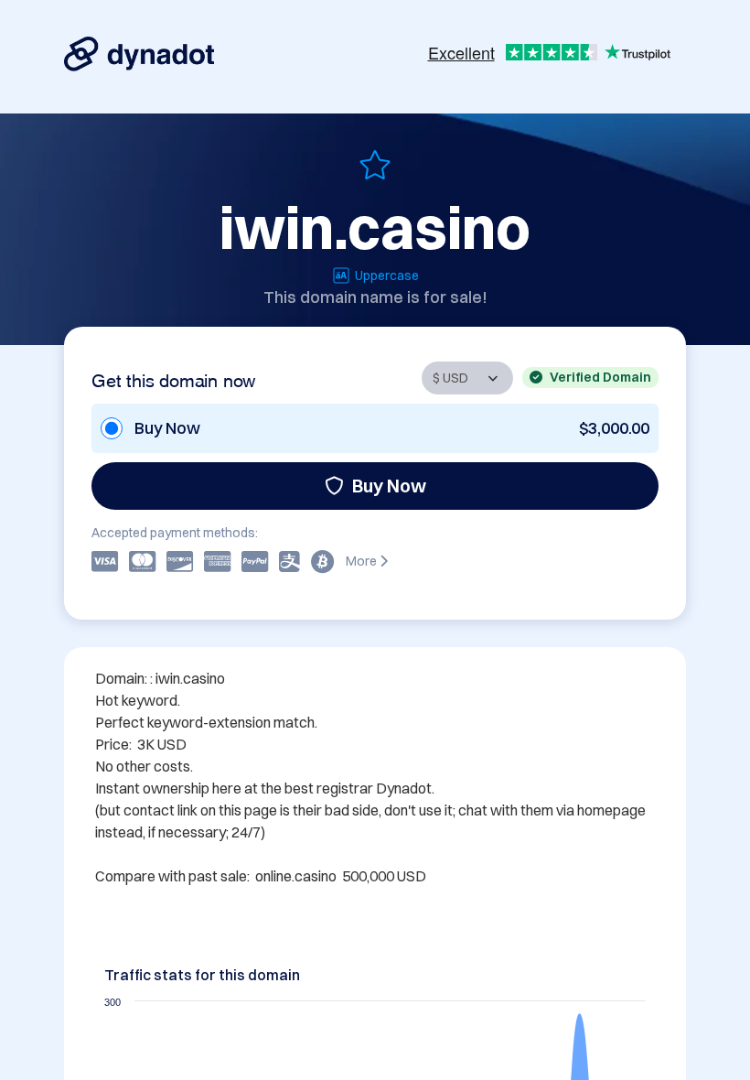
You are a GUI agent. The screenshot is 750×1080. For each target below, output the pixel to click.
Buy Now (389, 485)
